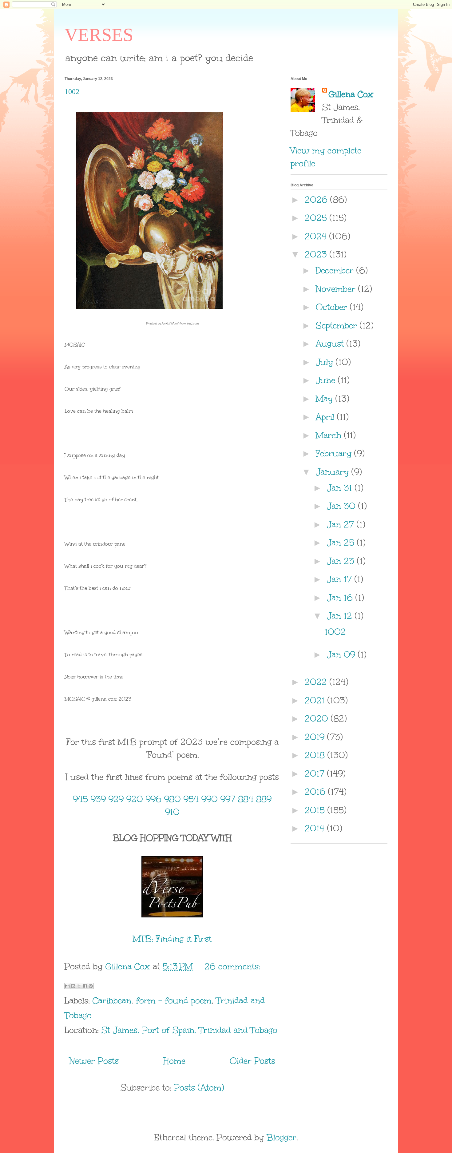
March (330, 435)
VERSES (99, 35)
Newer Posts (94, 1060)
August (331, 343)
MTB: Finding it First (172, 938)
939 (98, 799)
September (338, 325)
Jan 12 (341, 615)
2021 (316, 700)
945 (80, 799)
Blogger (281, 1137)
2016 (316, 791)
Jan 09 (342, 654)
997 (227, 799)
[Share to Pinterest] (91, 986)
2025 (317, 217)
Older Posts (252, 1060)
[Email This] (67, 986)
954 (191, 799)
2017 (316, 773)
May (325, 398)
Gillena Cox (350, 94)
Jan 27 (342, 524)
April (326, 416)
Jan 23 (342, 561)
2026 (317, 199)
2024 (317, 236)
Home (174, 1060)
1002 (72, 92)
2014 (316, 828)
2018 (316, 755)
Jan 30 (342, 505)
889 (264, 799)
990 (209, 799)
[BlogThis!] (73, 986)
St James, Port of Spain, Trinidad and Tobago (189, 1030)
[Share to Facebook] (85, 986)
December (336, 270)
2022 (317, 681)
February (335, 453)
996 (153, 799)
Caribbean (112, 1000)
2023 (317, 254)
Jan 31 (341, 487)
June (327, 380)
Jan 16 (341, 597)
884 (245, 799)
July (326, 362)
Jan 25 (342, 542)
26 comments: (232, 966)
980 (172, 799)
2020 (318, 718)
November (337, 288)
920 (134, 799)
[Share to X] (79, 986)
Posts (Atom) (199, 1087)
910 (172, 811)
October (333, 306)
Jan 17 (341, 579)
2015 (316, 810)
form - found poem (174, 1000)
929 (116, 799)
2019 (316, 736)
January (333, 471)
